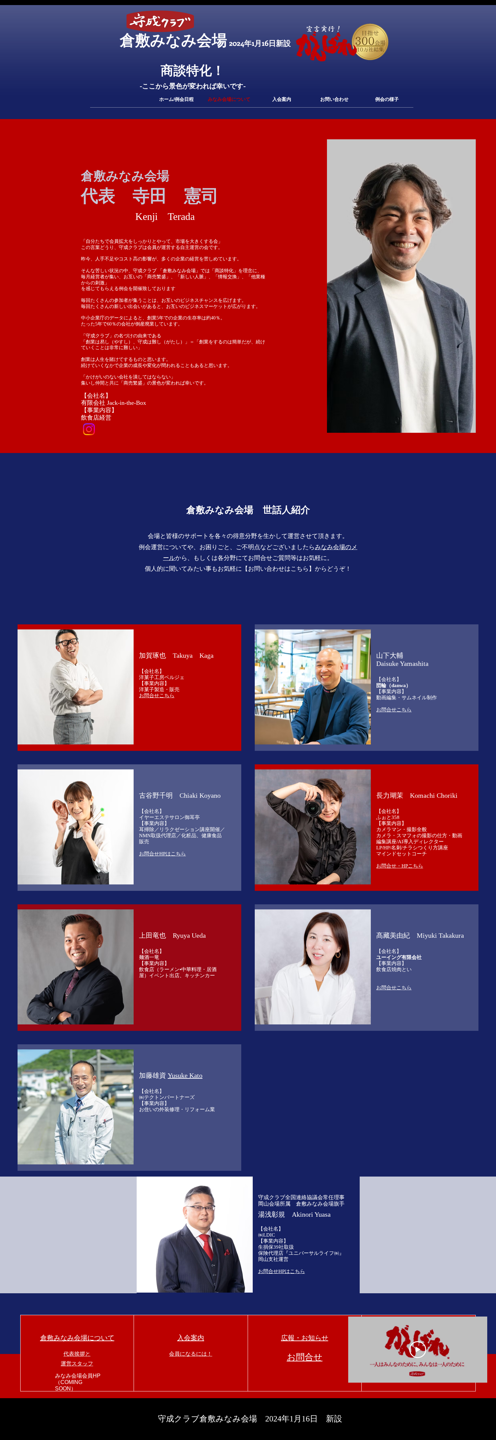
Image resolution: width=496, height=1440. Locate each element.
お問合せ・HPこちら (399, 866)
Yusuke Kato (185, 1075)
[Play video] (417, 1349)
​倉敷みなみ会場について (77, 1338)
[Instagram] (89, 429)
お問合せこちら (156, 695)
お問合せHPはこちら (162, 853)
